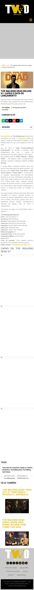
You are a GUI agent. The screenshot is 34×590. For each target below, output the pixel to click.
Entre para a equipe (11, 568)
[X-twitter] (10, 563)
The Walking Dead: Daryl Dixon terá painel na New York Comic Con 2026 (14, 523)
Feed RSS (11, 575)
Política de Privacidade (13, 571)
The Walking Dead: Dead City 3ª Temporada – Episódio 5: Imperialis (17, 492)
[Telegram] (23, 563)
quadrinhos (6, 136)
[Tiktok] (17, 563)
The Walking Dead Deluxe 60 (21, 245)
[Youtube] (20, 563)
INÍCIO (3, 65)
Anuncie (25, 571)
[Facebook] (7, 563)
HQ (8, 65)
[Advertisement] (17, 41)
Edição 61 (23, 467)
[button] (3, 120)
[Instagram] (14, 563)
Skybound (22, 138)
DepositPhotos (21, 575)
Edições (29, 467)
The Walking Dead (16, 470)
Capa (4, 467)
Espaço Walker (24, 568)
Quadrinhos (6, 470)
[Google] (26, 563)
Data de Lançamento (13, 467)
